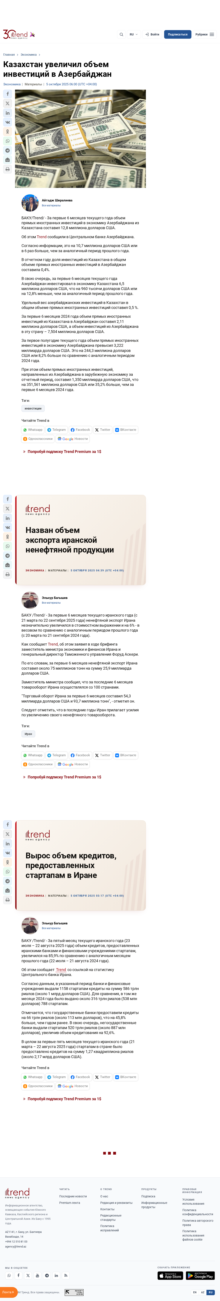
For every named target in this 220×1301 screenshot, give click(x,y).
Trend (42, 237)
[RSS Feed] (66, 1276)
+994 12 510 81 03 (16, 1241)
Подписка (148, 1196)
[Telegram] (47, 1276)
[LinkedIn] (56, 1276)
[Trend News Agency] (17, 1193)
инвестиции (33, 408)
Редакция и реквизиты (116, 1202)
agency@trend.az (15, 1246)
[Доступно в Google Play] (200, 1275)
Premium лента (69, 1202)
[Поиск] (121, 34)
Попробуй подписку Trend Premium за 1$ (64, 451)
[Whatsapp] (9, 1276)
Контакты (107, 1209)
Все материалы (51, 205)
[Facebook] (18, 1276)
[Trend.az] (19, 34)
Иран (28, 734)
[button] (7, 94)
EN (195, 1292)
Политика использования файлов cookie (193, 1235)
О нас (104, 1196)
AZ (203, 1292)
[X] (28, 1276)
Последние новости (73, 1196)
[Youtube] (37, 1276)
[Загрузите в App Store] (170, 1275)
